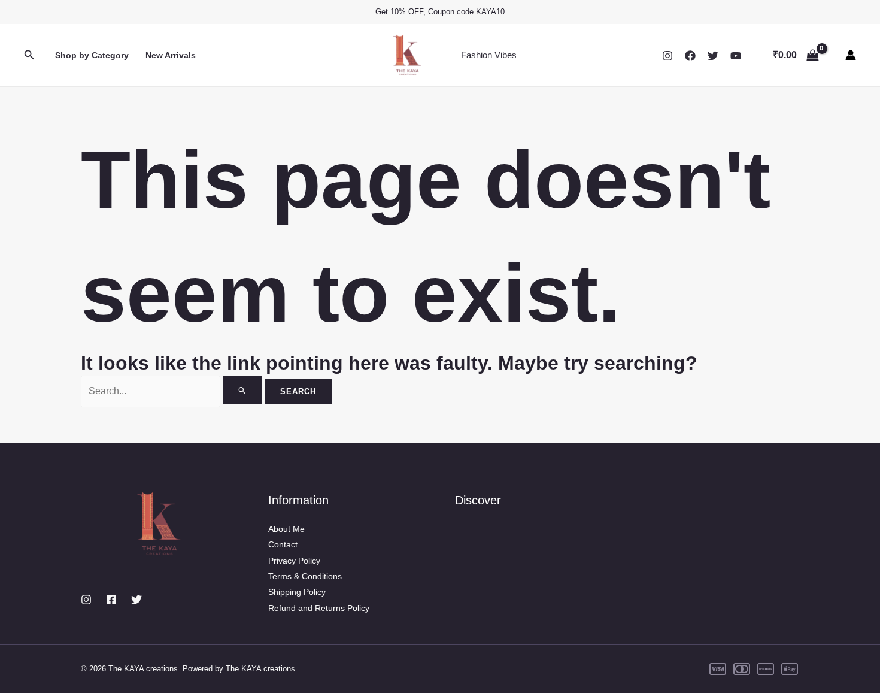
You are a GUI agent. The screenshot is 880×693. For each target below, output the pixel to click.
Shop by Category (92, 55)
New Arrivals (170, 55)
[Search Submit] (242, 390)
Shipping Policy (297, 592)
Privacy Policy (294, 560)
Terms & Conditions (305, 576)
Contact (283, 544)
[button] (29, 55)
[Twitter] (713, 55)
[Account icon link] (850, 55)
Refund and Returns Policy (318, 608)
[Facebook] (690, 55)
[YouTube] (735, 55)
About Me (286, 529)
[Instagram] (667, 55)
